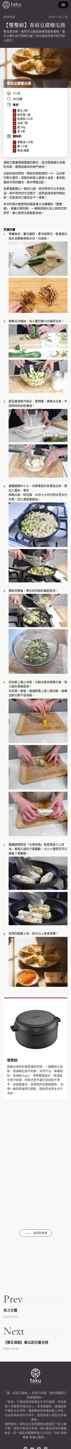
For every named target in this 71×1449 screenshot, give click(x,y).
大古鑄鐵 (12, 4)
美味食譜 (9, 17)
